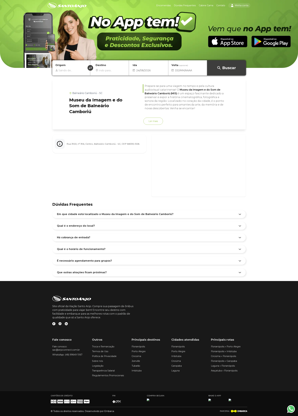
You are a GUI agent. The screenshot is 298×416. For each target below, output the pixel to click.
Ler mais (153, 121)
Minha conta (241, 5)
